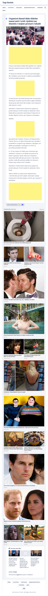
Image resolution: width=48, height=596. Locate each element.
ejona (16, 204)
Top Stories (7, 2)
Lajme (19, 204)
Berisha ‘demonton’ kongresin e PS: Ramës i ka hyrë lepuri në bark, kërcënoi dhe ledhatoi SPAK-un (24, 563)
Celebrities (40, 7)
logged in (19, 574)
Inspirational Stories (29, 7)
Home (4, 7)
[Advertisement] (25, 55)
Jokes (4, 10)
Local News (11, 7)
